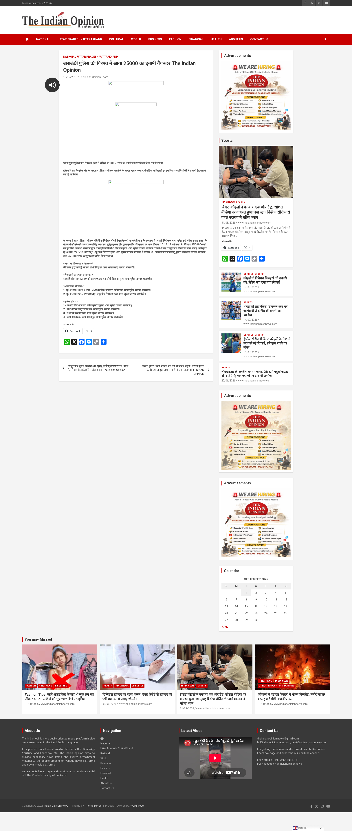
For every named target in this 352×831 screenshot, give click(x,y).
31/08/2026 (228, 222)
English (303, 827)
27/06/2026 (228, 380)
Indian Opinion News (56, 805)
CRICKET (248, 274)
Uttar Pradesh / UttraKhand (80, 39)
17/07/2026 (250, 287)
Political (116, 39)
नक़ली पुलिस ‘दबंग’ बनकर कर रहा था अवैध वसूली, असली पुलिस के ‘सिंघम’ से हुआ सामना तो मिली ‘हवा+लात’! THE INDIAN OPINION (173, 369)
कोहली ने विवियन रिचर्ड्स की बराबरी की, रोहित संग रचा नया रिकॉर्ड (265, 280)
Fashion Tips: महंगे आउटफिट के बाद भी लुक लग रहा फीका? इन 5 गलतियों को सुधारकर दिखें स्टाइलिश (59, 696)
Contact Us (259, 39)
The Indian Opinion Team (93, 77)
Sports (227, 140)
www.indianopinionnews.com (254, 222)
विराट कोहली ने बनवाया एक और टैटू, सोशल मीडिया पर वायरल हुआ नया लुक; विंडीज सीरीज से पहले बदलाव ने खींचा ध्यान (255, 212)
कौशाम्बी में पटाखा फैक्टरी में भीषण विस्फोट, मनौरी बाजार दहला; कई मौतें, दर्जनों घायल (291, 696)
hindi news (228, 202)
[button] (52, 85)
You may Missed (38, 639)
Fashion (175, 39)
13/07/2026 (250, 352)
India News (281, 681)
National (43, 39)
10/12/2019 (70, 77)
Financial (196, 39)
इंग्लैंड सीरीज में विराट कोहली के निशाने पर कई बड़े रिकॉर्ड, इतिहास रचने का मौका (266, 343)
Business (155, 39)
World (136, 39)
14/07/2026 (250, 319)
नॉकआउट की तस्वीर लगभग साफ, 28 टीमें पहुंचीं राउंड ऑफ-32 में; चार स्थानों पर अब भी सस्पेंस (254, 374)
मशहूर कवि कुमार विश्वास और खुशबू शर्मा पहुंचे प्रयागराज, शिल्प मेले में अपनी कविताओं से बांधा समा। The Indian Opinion (98, 368)
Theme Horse (93, 805)
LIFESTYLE (61, 685)
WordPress (137, 805)
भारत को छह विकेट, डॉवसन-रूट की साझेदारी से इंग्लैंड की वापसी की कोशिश (265, 310)
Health (216, 39)
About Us (236, 39)
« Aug (224, 626)
